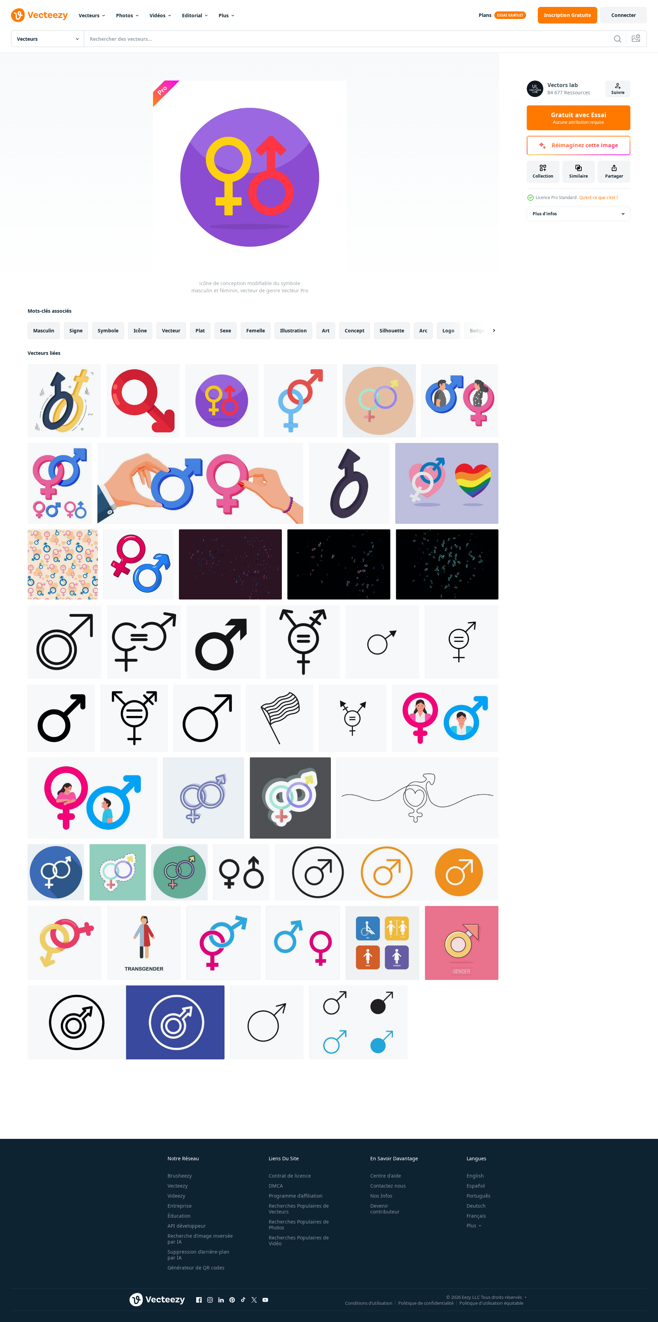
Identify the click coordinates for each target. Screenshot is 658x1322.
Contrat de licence (290, 1175)
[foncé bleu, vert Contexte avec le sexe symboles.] (447, 564)
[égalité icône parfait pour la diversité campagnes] (144, 642)
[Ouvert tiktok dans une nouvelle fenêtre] (243, 1299)
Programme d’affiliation (296, 1195)
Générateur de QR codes (196, 1267)
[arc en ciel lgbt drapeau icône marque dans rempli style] (303, 642)
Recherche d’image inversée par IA (200, 1239)
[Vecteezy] (39, 15)
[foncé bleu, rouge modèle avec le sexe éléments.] (338, 564)
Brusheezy (180, 1175)
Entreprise (180, 1205)
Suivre (617, 92)
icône (140, 330)
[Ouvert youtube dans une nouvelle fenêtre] (265, 1299)
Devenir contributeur (385, 1208)
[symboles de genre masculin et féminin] (138, 564)
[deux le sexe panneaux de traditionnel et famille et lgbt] (446, 483)
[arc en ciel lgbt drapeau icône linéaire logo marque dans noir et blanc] (134, 718)
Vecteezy (178, 1185)
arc (423, 330)
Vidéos (157, 15)
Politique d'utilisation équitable (491, 1303)
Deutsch (476, 1205)
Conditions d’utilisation (368, 1303)
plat (200, 330)
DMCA (276, 1185)
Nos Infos (381, 1195)
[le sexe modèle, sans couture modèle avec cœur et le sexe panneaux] (63, 564)
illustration (293, 330)
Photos (124, 15)
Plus (224, 15)
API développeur (187, 1225)
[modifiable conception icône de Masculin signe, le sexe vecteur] (143, 400)
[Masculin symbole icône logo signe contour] (382, 642)
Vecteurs (89, 15)
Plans (485, 15)
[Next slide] (488, 330)
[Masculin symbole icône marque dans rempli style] (65, 642)
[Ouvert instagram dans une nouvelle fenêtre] (210, 1299)
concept (354, 330)
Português (478, 1195)
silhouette (392, 330)
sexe (225, 330)
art (326, 330)
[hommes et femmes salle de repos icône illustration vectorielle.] (382, 943)
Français (476, 1215)
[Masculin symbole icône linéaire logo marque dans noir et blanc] (61, 718)
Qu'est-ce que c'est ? (598, 197)
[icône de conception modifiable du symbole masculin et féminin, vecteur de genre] (64, 400)
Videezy (176, 1195)
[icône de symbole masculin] (223, 642)
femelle (255, 330)
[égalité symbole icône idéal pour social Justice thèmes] (461, 642)
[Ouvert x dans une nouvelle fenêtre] (254, 1299)
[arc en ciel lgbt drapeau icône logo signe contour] (353, 718)
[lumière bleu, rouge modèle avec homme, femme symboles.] (230, 564)
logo (448, 330)
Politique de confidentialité (426, 1303)
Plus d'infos (545, 214)
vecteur (171, 330)
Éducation (179, 1215)
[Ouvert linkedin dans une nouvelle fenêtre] (221, 1299)
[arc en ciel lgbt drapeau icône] (280, 718)
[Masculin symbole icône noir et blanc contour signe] (358, 1022)
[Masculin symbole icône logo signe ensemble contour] (126, 1022)
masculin (43, 330)
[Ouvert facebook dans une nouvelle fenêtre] (199, 1299)
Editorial (192, 15)
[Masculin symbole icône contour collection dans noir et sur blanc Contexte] (267, 1022)
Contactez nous (388, 1185)
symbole (108, 330)
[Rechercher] (617, 39)
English (475, 1175)
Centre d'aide (385, 1175)
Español (476, 1185)
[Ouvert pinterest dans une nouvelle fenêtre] (232, 1299)
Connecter (623, 15)
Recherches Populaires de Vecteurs (299, 1208)
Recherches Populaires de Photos (299, 1224)
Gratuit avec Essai (578, 118)
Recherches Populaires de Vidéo (299, 1240)
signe (76, 330)
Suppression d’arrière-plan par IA (198, 1254)
